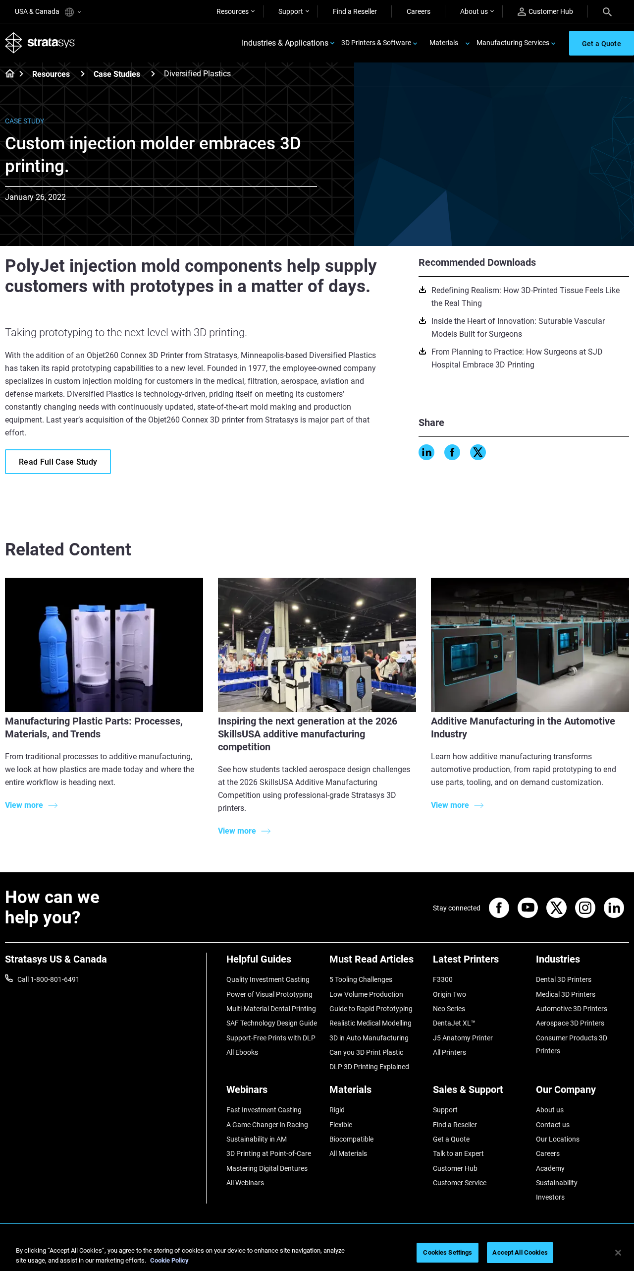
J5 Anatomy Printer (463, 1038)
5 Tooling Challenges (360, 979)
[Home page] (6, 74)
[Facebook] (452, 452)
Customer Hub (550, 11)
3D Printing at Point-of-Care (268, 1153)
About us (474, 11)
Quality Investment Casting (268, 979)
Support (290, 11)
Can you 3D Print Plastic (366, 1052)
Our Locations (558, 1139)
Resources (232, 11)
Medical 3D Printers (565, 994)
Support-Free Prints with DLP (271, 1038)
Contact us (553, 1125)
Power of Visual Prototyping (269, 994)
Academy (550, 1168)
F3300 (443, 979)
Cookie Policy (169, 1260)
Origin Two (449, 994)
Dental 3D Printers (563, 979)
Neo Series (449, 1009)
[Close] (618, 1253)
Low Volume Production (366, 994)
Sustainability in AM (256, 1139)
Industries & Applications (285, 43)
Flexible (340, 1125)
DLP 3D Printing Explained (369, 1067)
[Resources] (83, 73)
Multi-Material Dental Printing (271, 1009)
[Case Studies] (153, 73)
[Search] (607, 11)
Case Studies (117, 74)
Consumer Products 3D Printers (571, 1044)
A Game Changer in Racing (267, 1125)
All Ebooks (242, 1052)
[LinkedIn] (426, 452)
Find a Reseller (355, 11)
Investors (550, 1197)
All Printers (449, 1052)
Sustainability (557, 1183)
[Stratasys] (40, 43)
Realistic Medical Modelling (370, 1023)
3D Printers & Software (376, 43)
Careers (418, 11)
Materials (443, 43)
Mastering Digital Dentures (267, 1168)
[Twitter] (478, 452)
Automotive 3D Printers (571, 1009)
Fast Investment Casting (264, 1110)
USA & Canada (38, 11)
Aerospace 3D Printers (570, 1023)
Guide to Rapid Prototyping (371, 1009)
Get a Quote (451, 1139)
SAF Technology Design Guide (271, 1023)
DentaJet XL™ (454, 1023)
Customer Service (459, 1183)
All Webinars (245, 1183)
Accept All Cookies (519, 1252)
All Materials (348, 1153)
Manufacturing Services (512, 43)
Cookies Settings (447, 1252)
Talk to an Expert (458, 1153)
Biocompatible (351, 1139)
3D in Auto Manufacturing (369, 1038)
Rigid (337, 1110)
